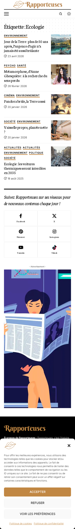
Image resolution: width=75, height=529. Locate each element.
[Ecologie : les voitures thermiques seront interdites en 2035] (61, 156)
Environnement (16, 35)
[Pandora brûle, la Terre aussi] (61, 104)
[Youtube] (20, 250)
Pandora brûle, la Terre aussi (24, 101)
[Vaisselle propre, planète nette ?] (61, 130)
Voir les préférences (37, 514)
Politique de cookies (20, 523)
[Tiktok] (54, 250)
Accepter (38, 492)
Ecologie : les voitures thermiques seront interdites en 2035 (24, 168)
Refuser (37, 503)
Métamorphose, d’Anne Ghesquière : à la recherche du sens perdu (25, 76)
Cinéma (9, 95)
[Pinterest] (20, 234)
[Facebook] (20, 218)
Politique (36, 153)
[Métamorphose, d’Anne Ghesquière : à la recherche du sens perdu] (61, 74)
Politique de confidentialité (49, 523)
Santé (21, 65)
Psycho (10, 65)
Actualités (12, 147)
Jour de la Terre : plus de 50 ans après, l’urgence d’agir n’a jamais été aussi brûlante (26, 46)
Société (10, 121)
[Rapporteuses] (38, 4)
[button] (69, 446)
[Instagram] (54, 234)
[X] (54, 218)
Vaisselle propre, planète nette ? (25, 129)
